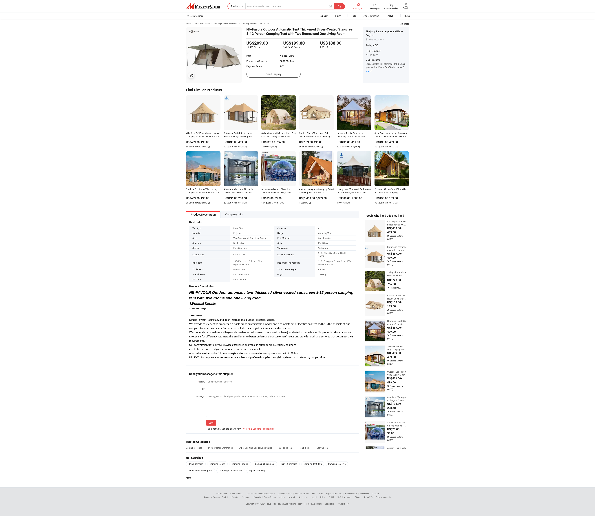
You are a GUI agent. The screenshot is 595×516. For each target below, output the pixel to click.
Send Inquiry (273, 74)
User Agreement (315, 504)
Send (211, 422)
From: (201, 381)
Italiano (282, 497)
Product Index (351, 493)
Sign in (406, 8)
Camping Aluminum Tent (230, 470)
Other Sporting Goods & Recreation (256, 447)
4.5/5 (375, 45)
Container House (194, 447)
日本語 (331, 497)
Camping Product (240, 463)
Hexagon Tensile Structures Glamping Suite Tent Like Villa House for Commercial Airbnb (397, 322)
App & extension (371, 15)
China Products (236, 493)
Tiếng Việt (368, 497)
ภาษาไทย (348, 497)
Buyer (338, 15)
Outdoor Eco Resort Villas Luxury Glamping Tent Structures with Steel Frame (396, 373)
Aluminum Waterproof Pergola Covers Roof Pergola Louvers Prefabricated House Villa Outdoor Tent (397, 399)
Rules (407, 15)
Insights (375, 493)
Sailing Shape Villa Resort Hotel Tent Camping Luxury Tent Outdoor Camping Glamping (396, 274)
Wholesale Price (302, 493)
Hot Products (221, 493)
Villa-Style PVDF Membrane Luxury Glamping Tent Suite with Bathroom (397, 223)
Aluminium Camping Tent (200, 470)
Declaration (329, 504)
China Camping (195, 463)
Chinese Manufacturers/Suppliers (261, 493)
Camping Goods (217, 463)
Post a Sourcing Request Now (259, 428)
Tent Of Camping (289, 463)
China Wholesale (285, 493)
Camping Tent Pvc (337, 463)
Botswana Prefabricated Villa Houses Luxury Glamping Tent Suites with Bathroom (396, 248)
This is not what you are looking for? (223, 428)
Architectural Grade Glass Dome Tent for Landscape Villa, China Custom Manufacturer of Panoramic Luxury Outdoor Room (397, 424)
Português (246, 497)
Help (354, 15)
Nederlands (303, 497)
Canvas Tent (322, 447)
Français (257, 497)
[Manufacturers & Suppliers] (203, 6)
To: (203, 388)
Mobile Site (364, 493)
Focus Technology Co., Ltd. (277, 504)
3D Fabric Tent (286, 447)
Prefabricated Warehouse (220, 447)
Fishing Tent (304, 447)
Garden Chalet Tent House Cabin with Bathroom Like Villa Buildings (396, 297)
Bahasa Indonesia (383, 497)
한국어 (322, 497)
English (225, 497)
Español (234, 497)
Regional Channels (334, 493)
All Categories (196, 15)
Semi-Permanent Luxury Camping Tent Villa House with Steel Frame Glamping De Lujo (396, 348)
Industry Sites (317, 493)
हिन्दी (339, 497)
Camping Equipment (265, 463)
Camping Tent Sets (313, 463)
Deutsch (292, 497)
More (368, 71)
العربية (314, 497)
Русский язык (270, 497)
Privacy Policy (343, 504)
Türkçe (358, 497)
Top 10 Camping (257, 470)
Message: (200, 396)
